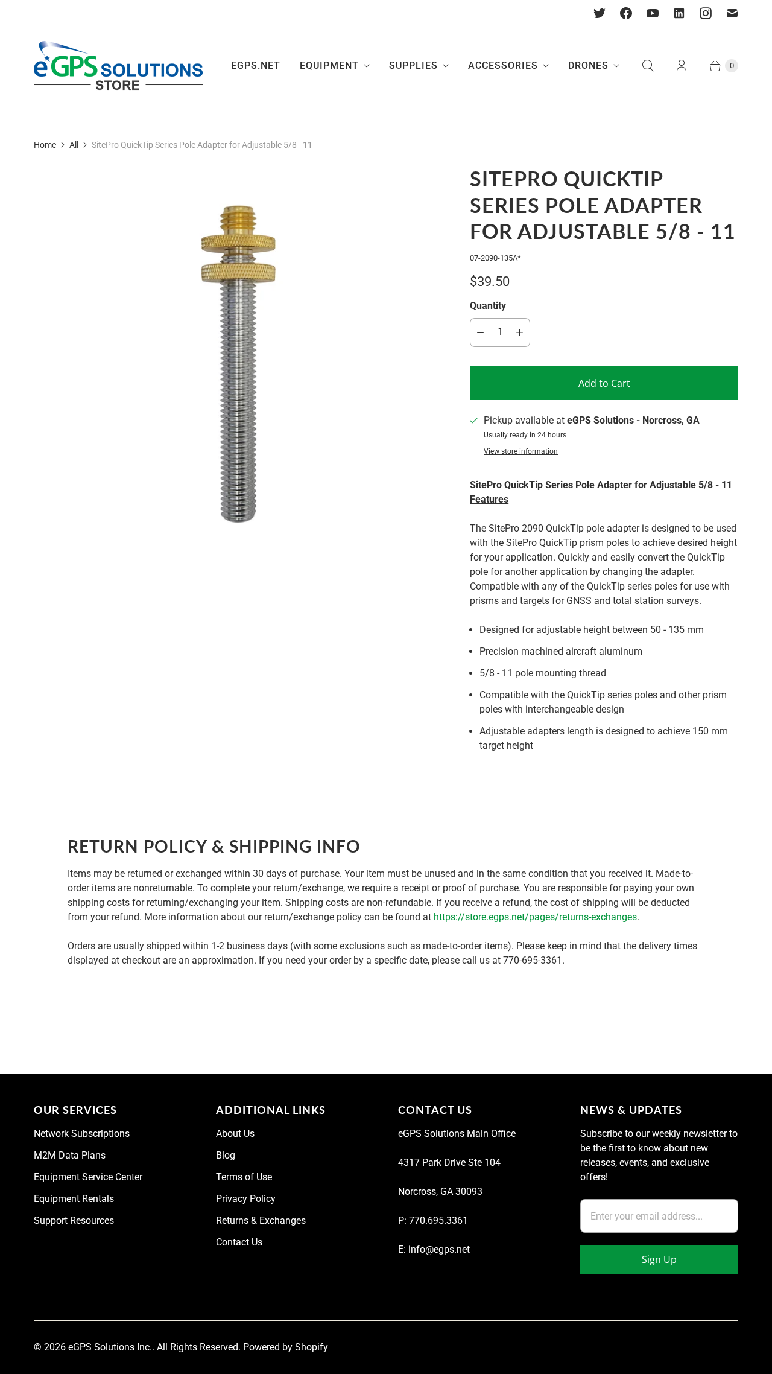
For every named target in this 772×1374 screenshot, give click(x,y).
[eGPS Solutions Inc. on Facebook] (626, 13)
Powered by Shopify (285, 1347)
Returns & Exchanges (261, 1220)
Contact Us (239, 1242)
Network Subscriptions (82, 1133)
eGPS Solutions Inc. (110, 1347)
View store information (521, 452)
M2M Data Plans (70, 1155)
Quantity (488, 305)
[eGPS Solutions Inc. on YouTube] (652, 13)
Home (45, 145)
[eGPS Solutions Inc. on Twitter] (599, 13)
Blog (225, 1155)
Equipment (329, 65)
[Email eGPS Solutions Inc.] (732, 13)
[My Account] (681, 65)
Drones (588, 65)
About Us (235, 1133)
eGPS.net (255, 65)
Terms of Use (244, 1177)
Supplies (413, 65)
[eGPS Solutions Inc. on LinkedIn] (679, 13)
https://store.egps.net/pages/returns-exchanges (535, 917)
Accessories (503, 65)
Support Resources (74, 1220)
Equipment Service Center (88, 1177)
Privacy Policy (246, 1198)
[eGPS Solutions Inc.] (118, 66)
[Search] (648, 65)
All (73, 145)
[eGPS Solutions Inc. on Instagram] (705, 13)
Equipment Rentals (74, 1198)
